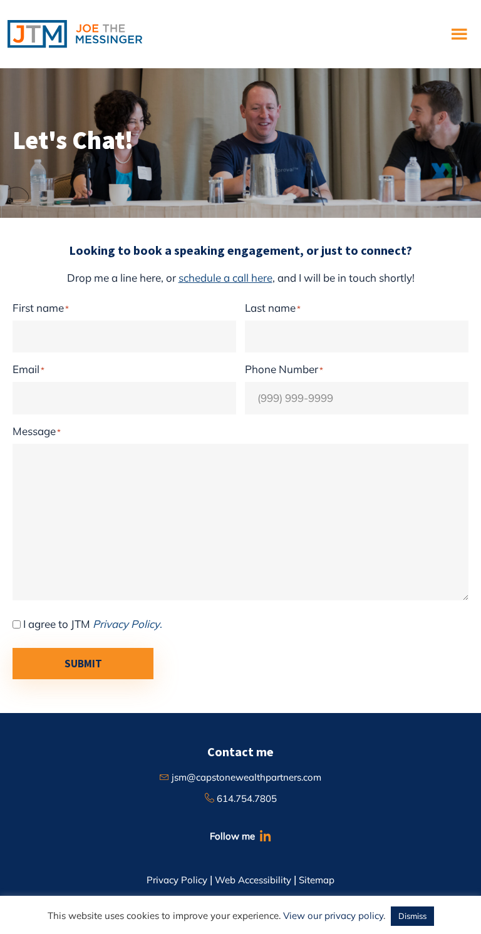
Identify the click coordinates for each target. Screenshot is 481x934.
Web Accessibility (253, 880)
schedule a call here (225, 277)
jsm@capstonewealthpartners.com (245, 777)
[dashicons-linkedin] (264, 836)
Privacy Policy (177, 880)
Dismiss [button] (412, 916)
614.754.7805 (245, 798)
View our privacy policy (333, 915)
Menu (460, 33)
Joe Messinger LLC (75, 34)
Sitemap (316, 880)
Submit (83, 663)
